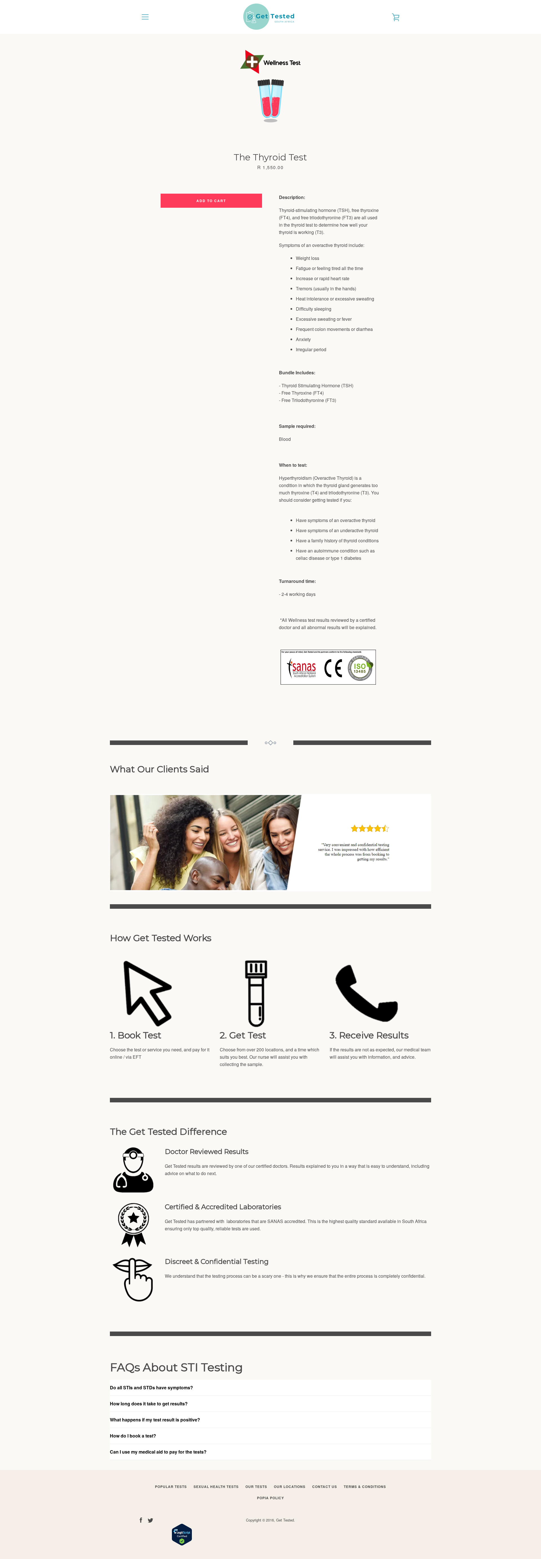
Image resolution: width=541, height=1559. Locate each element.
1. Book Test (135, 1035)
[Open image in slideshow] (270, 87)
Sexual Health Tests (216, 1486)
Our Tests (256, 1486)
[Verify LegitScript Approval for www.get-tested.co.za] (182, 1544)
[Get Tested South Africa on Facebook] (141, 1519)
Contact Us (324, 1486)
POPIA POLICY (270, 1497)
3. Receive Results (369, 1035)
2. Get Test (243, 1035)
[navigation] (145, 17)
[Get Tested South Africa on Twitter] (150, 1519)
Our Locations (289, 1486)
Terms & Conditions (365, 1486)
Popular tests (171, 1486)
